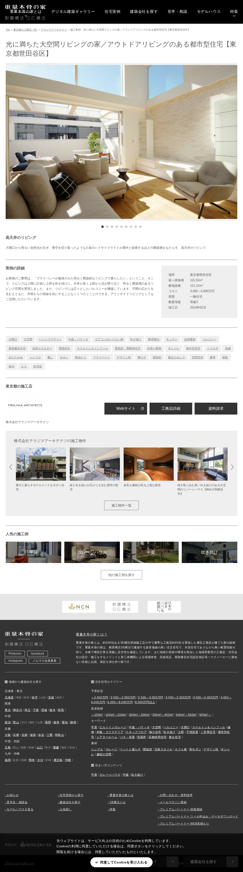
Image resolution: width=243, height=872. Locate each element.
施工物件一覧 (121, 505)
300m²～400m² (162, 714)
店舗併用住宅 (158, 737)
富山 (16, 722)
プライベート (101, 357)
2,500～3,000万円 (150, 697)
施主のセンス (176, 357)
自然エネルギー (42, 348)
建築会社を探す (144, 11)
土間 (181, 732)
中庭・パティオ (78, 339)
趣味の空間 (104, 754)
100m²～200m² (116, 714)
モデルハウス (209, 11)
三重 (50, 735)
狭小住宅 (155, 732)
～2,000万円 (99, 697)
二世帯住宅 (208, 732)
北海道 (9, 697)
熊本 (32, 760)
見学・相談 (177, 11)
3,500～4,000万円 (205, 697)
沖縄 (68, 760)
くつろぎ (212, 348)
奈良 (41, 735)
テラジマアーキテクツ (54, 29)
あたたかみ (16, 357)
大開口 (13, 339)
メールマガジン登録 (173, 802)
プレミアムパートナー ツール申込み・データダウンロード (199, 816)
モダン (64, 357)
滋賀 (33, 735)
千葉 (36, 710)
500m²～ (205, 714)
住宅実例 (113, 11)
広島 (8, 747)
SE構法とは (118, 802)
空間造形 (197, 357)
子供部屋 (192, 732)
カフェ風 (181, 749)
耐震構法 (153, 339)
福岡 (8, 760)
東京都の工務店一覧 (25, 29)
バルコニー (209, 339)
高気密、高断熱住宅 (127, 348)
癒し (50, 357)
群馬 (61, 710)
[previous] (64, 142)
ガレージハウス (92, 552)
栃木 (53, 710)
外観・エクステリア (110, 732)
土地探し (65, 809)
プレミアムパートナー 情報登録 (181, 809)
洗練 (228, 348)
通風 (225, 357)
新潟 (8, 722)
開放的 (157, 357)
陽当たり (80, 357)
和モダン (195, 749)
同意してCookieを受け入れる (123, 862)
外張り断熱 (154, 348)
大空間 (28, 339)
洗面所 (141, 737)
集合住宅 (175, 737)
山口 (40, 747)
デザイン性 (124, 357)
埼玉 (27, 710)
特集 (234, 11)
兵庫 (16, 735)
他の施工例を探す (121, 575)
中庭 (151, 552)
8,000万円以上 (145, 702)
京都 (25, 735)
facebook (37, 653)
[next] (179, 142)
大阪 (8, 735)
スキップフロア (136, 732)
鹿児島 (58, 760)
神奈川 (17, 710)
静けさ (142, 357)
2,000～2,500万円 (123, 697)
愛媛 (56, 747)
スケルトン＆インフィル (92, 348)
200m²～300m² (139, 714)
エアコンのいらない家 (109, 339)
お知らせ (13, 795)
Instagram (16, 660)
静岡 (73, 722)
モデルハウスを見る (20, 809)
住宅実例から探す (72, 795)
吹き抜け (135, 339)
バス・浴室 (127, 737)
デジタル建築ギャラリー (73, 11)
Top (8, 29)
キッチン (172, 339)
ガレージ (111, 749)
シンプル (35, 357)
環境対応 (64, 348)
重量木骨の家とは (26, 11)
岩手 (35, 697)
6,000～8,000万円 (120, 702)
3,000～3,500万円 (178, 697)
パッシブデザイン (50, 339)
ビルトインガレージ (112, 727)
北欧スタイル (163, 749)
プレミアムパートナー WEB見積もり (184, 823)
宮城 (51, 697)
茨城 (44, 710)
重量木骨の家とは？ (91, 634)
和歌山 (59, 735)
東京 (8, 710)
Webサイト (126, 408)
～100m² (97, 714)
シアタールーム (107, 737)
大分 (40, 760)
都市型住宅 (193, 348)
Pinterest (15, 653)
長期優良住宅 (17, 348)
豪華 (212, 357)
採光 (11, 366)
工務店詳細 (170, 408)
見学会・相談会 (17, 802)
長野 (48, 722)
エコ (24, 366)
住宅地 (37, 366)
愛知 (65, 722)
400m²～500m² (186, 714)
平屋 (33, 552)
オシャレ (173, 348)
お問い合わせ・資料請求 (176, 795)
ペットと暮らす (130, 749)
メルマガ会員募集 (44, 660)
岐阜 (57, 722)
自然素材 (190, 339)
